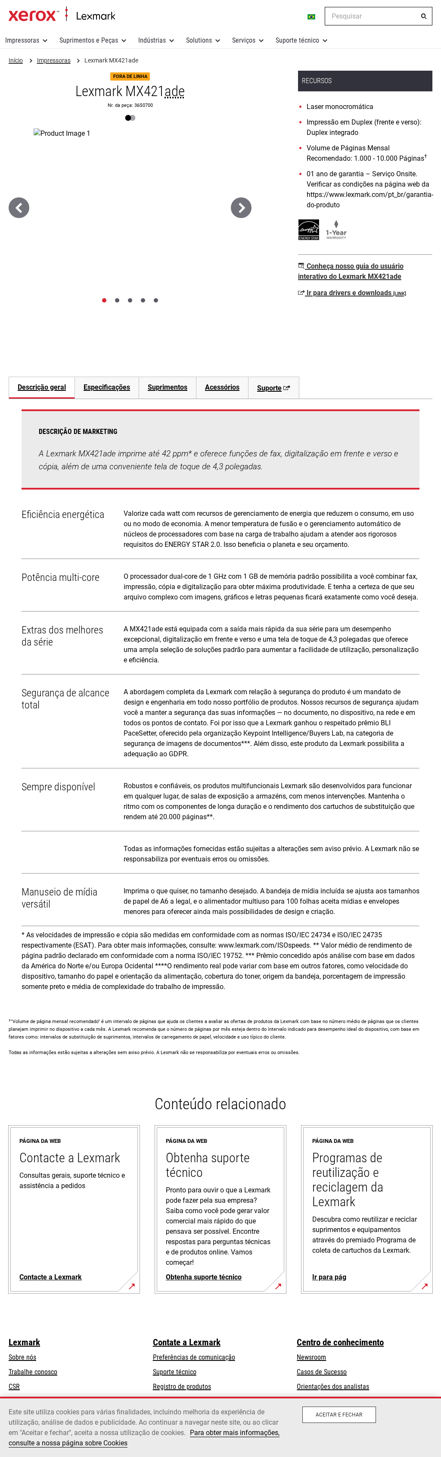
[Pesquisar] (423, 16)
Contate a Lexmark (186, 1342)
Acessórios (222, 387)
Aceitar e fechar (339, 1415)
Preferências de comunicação (194, 1357)
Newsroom (311, 1357)
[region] (220, 1427)
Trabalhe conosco (33, 1372)
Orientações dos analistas (333, 1386)
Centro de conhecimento (340, 1342)
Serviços (243, 40)
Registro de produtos (182, 1386)
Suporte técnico (297, 40)
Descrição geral (42, 387)
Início (62, 14)
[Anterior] (19, 207)
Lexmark (24, 1342)
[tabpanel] (220, 703)
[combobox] (378, 16)
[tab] (104, 300)
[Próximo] (241, 207)
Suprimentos (167, 387)
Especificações (107, 387)
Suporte (269, 388)
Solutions (199, 40)
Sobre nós (22, 1357)
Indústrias (152, 40)
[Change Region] (311, 16)
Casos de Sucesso (322, 1372)
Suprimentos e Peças (88, 40)
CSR (14, 1386)
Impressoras (22, 40)
